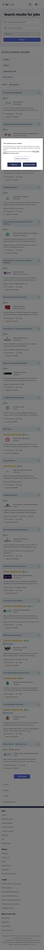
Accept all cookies (29, 164)
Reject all (14, 164)
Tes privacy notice (14, 153)
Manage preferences (21, 158)
